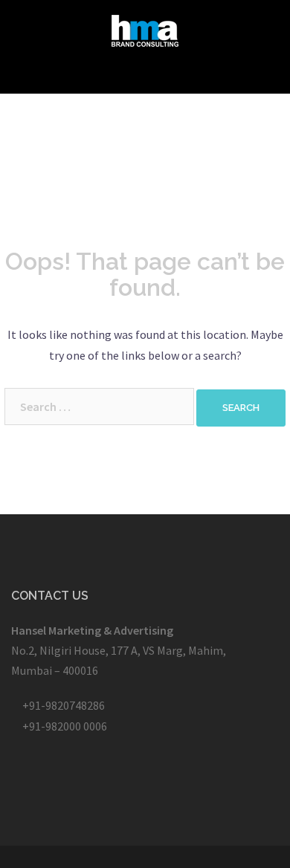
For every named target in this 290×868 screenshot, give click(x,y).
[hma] (145, 29)
